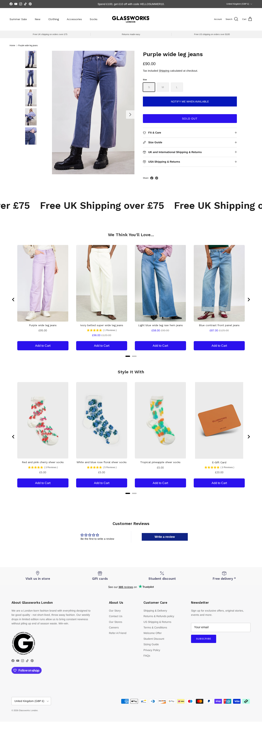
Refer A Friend (117, 633)
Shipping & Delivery (155, 610)
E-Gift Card (219, 462)
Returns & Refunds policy (158, 616)
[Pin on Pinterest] (156, 178)
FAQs (146, 655)
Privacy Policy (151, 650)
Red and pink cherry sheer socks (43, 462)
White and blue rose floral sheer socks (102, 462)
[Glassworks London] (131, 19)
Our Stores (115, 621)
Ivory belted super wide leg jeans (101, 325)
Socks (93, 19)
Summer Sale (18, 19)
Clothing (53, 19)
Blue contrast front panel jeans (219, 325)
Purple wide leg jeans (28, 45)
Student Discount (153, 638)
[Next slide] (248, 299)
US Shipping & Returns (157, 621)
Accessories (74, 19)
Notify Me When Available (190, 101)
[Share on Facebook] (151, 178)
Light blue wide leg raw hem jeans (160, 325)
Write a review (165, 536)
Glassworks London (28, 710)
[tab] (127, 356)
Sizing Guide (151, 644)
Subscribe (203, 638)
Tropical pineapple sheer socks (160, 462)
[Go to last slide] (13, 299)
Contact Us (115, 616)
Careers (114, 627)
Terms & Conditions (155, 627)
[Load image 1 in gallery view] (93, 112)
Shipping (164, 70)
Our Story (115, 610)
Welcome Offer (152, 633)
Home (12, 45)
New (37, 19)
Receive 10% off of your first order (131, 4)
